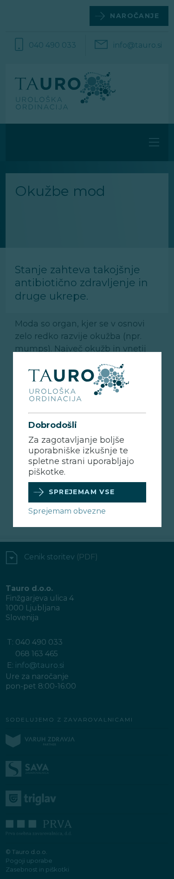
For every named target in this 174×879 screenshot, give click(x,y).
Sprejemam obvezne (67, 511)
